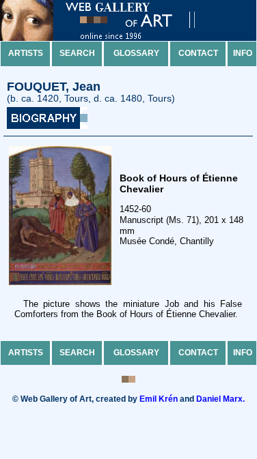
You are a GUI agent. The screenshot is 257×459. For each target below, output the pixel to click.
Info (242, 53)
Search (77, 53)
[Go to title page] (109, 38)
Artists (25, 53)
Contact (198, 53)
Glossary (136, 53)
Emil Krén (158, 399)
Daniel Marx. (220, 399)
